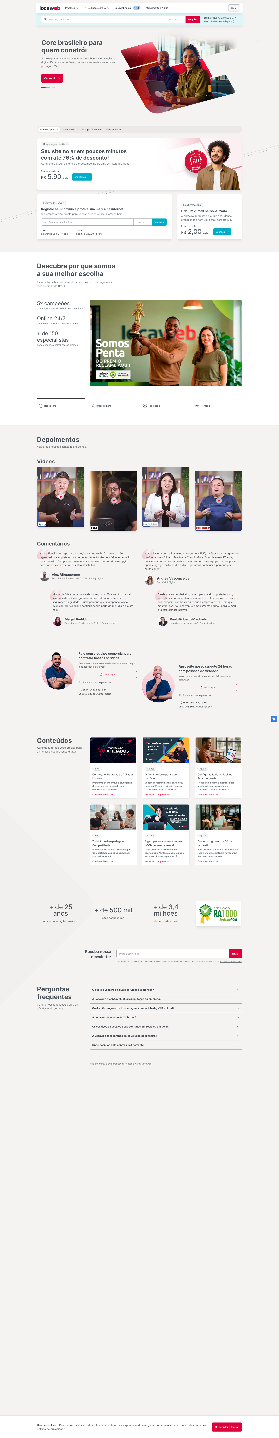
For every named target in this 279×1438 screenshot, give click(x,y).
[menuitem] (72, 8)
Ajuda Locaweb (143, 1063)
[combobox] (176, 19)
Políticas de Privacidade (231, 961)
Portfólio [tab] (205, 405)
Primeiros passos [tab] (49, 129)
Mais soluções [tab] (114, 129)
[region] (139, 63)
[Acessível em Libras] (274, 719)
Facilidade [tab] (154, 405)
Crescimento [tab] (70, 129)
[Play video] (61, 497)
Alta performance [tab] (91, 129)
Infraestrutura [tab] (103, 405)
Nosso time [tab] (50, 405)
